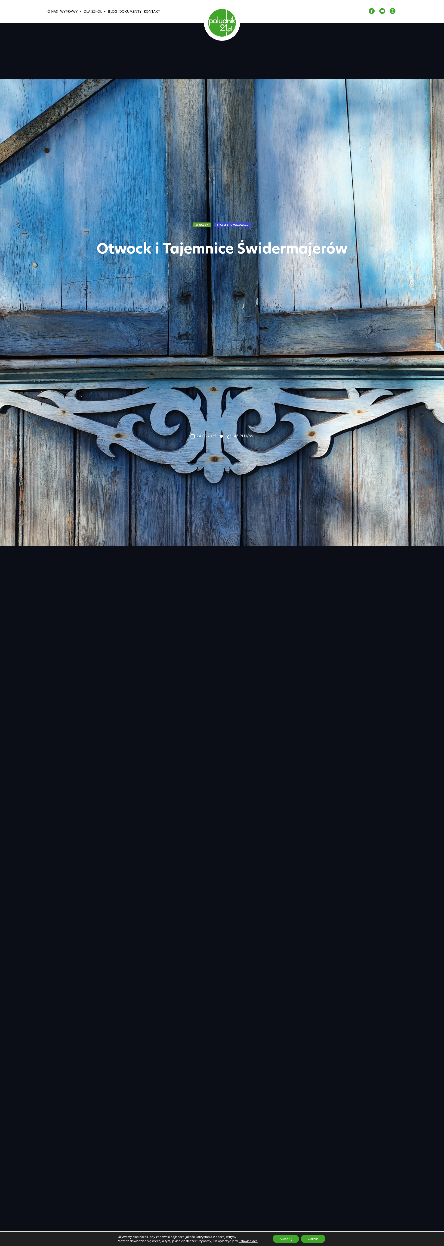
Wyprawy (69, 11)
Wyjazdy (202, 224)
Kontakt (152, 11)
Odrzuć (313, 1239)
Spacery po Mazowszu (232, 224)
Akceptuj (286, 1239)
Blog (112, 11)
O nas (52, 11)
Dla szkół (93, 11)
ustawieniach (248, 1241)
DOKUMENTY (130, 11)
